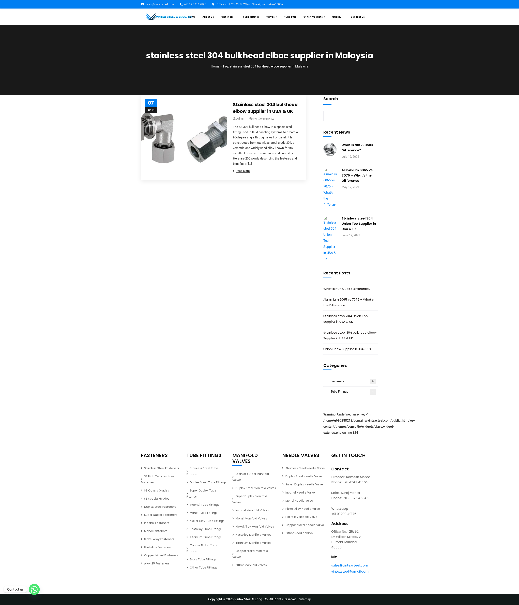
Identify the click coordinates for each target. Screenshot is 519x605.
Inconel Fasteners (156, 523)
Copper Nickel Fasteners (161, 555)
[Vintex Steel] (169, 17)
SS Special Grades (156, 499)
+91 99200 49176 (343, 514)
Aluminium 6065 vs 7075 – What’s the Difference (357, 175)
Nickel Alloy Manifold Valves (255, 527)
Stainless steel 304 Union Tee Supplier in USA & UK (359, 223)
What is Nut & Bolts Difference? (357, 148)
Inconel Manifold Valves (252, 510)
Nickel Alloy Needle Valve (302, 509)
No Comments (263, 119)
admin (240, 119)
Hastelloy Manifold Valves (253, 535)
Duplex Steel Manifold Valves (256, 488)
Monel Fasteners (155, 531)
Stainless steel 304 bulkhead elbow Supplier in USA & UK (265, 108)
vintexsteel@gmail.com (350, 571)
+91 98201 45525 (355, 482)
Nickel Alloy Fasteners (159, 539)
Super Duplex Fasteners (160, 515)
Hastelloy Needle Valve (301, 517)
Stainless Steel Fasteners (161, 468)
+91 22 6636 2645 (195, 4)
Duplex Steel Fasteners (160, 507)
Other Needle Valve (299, 533)
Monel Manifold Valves (251, 518)
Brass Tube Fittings (203, 559)
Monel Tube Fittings (203, 513)
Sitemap (305, 599)
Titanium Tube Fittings (206, 537)
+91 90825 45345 (355, 498)
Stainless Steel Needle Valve (305, 468)
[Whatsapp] (34, 589)
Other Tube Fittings (203, 567)
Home (215, 66)
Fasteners (352, 381)
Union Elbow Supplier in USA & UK (347, 349)
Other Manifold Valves (251, 565)
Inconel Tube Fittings (204, 505)
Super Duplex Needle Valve (304, 484)
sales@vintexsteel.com (159, 4)
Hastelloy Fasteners (158, 547)
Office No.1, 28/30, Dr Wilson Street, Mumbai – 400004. (250, 4)
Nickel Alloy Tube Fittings (207, 521)
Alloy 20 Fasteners (156, 563)
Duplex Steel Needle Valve (303, 476)
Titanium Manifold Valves (253, 543)
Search (330, 99)
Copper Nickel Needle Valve (304, 525)
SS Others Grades (156, 490)
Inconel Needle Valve (300, 492)
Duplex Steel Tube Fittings (208, 482)
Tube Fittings (352, 391)
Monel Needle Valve (299, 501)
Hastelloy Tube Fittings (206, 529)
